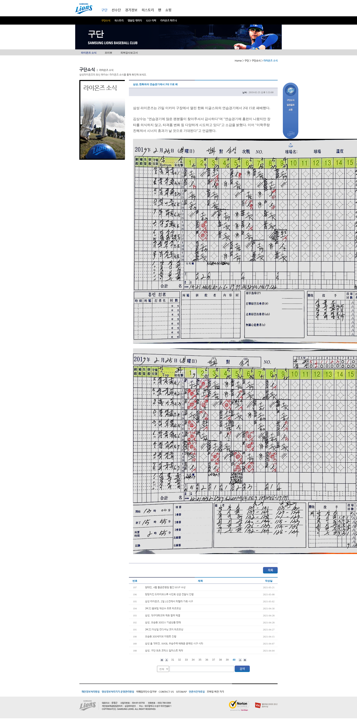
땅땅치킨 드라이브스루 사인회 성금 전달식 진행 (169, 594)
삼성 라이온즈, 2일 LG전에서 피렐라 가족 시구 (169, 601)
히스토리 (119, 20)
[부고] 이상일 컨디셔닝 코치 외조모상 (164, 629)
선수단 (116, 10)
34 (193, 659)
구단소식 (105, 20)
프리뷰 (108, 52)
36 (206, 659)
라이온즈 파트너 (168, 20)
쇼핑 (168, 10)
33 (186, 659)
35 (200, 659)
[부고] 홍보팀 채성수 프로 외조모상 (163, 608)
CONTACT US (166, 691)
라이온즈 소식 (88, 52)
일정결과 (290, 105)
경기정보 (131, 10)
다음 (240, 660)
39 (227, 659)
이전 (166, 660)
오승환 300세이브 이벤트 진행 (160, 636)
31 (172, 659)
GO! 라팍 (151, 20)
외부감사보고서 (129, 52)
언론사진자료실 (197, 691)
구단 (104, 10)
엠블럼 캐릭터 (135, 20)
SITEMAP (181, 691)
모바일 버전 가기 (215, 691)
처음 (161, 660)
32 (179, 659)
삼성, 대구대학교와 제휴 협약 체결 (162, 615)
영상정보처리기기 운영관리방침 (118, 691)
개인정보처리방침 (90, 691)
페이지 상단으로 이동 (290, 145)
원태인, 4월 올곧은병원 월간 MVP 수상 (165, 587)
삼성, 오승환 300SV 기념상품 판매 (163, 622)
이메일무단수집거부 (146, 691)
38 (220, 659)
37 (213, 659)
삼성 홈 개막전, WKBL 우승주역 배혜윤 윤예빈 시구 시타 (174, 643)
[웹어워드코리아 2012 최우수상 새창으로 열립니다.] (266, 701)
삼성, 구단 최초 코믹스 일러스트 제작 (164, 650)
